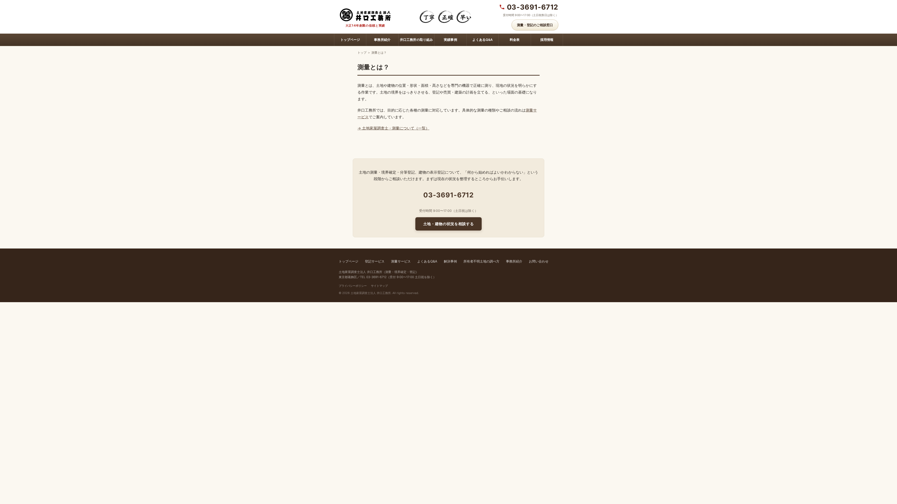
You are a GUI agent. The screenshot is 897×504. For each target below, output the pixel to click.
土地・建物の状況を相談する (448, 223)
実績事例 (450, 40)
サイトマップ (379, 285)
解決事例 (450, 261)
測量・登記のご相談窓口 (535, 25)
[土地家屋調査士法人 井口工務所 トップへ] (365, 14)
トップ (362, 52)
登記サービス (374, 261)
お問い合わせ (538, 261)
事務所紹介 (382, 40)
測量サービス (401, 261)
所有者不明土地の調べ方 (481, 261)
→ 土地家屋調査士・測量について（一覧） (393, 128)
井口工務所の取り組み (416, 40)
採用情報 (547, 40)
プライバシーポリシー (353, 285)
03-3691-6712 (532, 7)
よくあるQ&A (482, 40)
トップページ (350, 40)
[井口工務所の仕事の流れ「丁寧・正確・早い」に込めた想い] (445, 17)
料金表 (515, 40)
